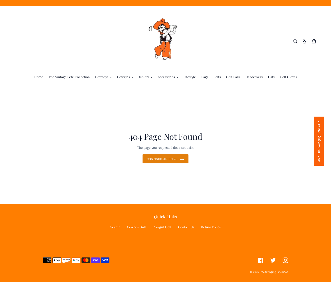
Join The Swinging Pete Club (319, 141)
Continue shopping (162, 159)
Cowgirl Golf (162, 227)
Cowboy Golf (136, 227)
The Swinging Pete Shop (274, 271)
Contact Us (186, 227)
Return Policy (211, 227)
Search (115, 227)
